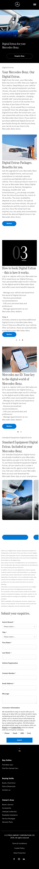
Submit (19, 740)
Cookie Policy (16, 727)
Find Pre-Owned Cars (10, 768)
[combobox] (19, 626)
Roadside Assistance (10, 815)
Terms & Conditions (19, 843)
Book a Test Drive (8, 783)
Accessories (6, 808)
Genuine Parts (7, 822)
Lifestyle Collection (9, 811)
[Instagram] (19, 859)
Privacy (5, 727)
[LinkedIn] (24, 859)
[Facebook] (14, 859)
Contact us (6, 790)
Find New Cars (7, 765)
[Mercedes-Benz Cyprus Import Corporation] (17, 4)
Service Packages (8, 818)
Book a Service (7, 804)
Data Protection (20, 853)
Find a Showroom (8, 786)
